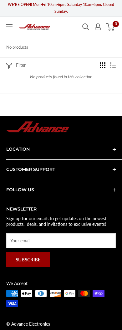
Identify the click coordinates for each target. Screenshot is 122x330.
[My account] (98, 26)
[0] (110, 27)
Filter (21, 65)
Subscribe (28, 259)
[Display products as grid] (102, 65)
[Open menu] (9, 26)
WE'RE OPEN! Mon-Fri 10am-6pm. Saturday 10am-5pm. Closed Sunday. (61, 8)
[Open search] (85, 26)
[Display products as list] (113, 65)
